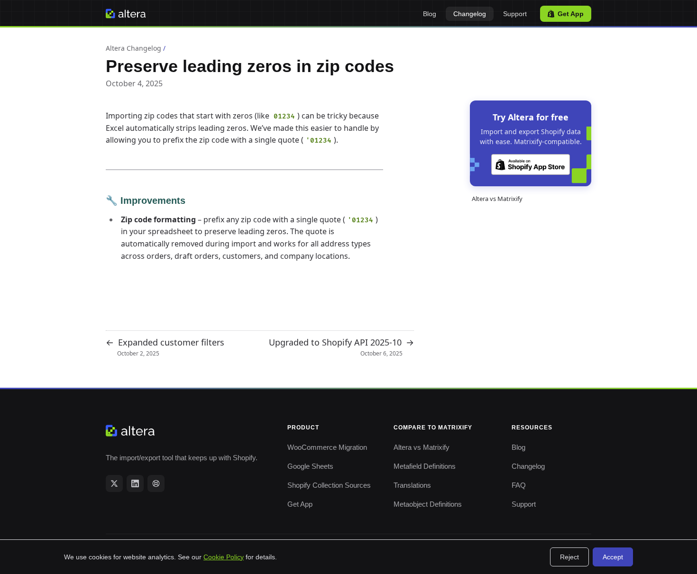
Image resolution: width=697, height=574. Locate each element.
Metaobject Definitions (428, 504)
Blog (429, 14)
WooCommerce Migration (327, 447)
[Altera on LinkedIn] (135, 483)
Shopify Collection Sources (329, 485)
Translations (412, 485)
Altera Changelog (133, 48)
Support (515, 14)
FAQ (519, 485)
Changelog (469, 14)
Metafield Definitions (425, 466)
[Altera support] (156, 483)
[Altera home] (126, 14)
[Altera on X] (114, 483)
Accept (613, 557)
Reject (569, 557)
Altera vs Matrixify (497, 198)
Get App (571, 14)
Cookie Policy (223, 557)
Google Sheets (310, 466)
